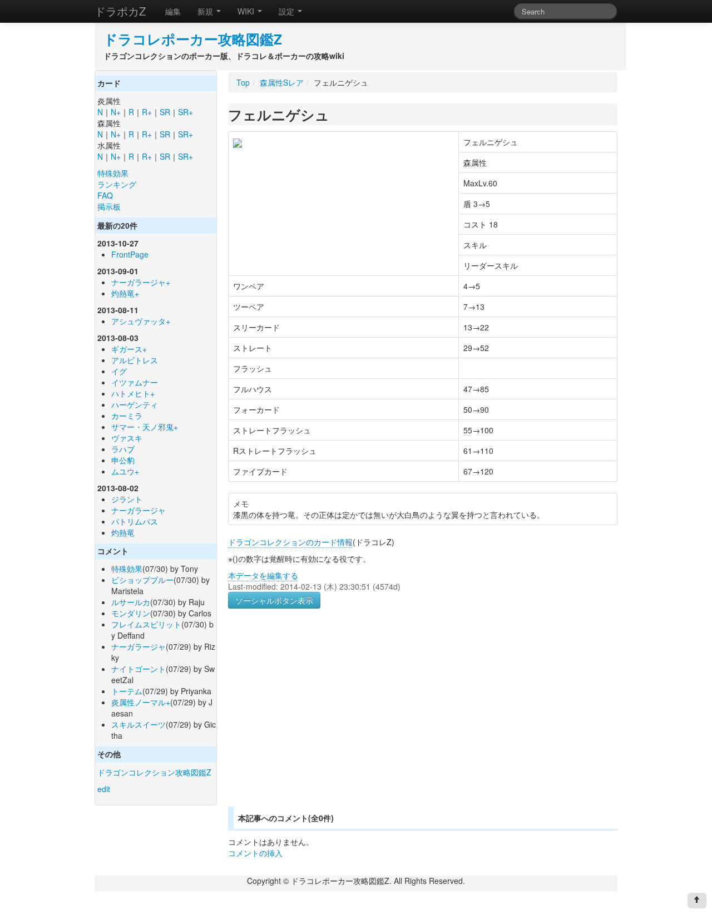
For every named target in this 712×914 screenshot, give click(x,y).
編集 (173, 11)
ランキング (116, 184)
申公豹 (123, 460)
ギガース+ (129, 348)
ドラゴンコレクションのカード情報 (290, 541)
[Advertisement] (321, 721)
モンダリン (130, 613)
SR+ (185, 111)
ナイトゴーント (138, 668)
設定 (287, 11)
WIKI (247, 11)
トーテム (126, 690)
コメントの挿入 (255, 852)
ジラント (126, 499)
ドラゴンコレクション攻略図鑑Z (154, 772)
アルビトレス (134, 359)
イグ (119, 371)
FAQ (105, 195)
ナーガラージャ (138, 510)
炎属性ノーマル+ (140, 702)
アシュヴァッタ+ (140, 321)
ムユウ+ (125, 471)
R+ (147, 111)
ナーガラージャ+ (140, 282)
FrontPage (130, 254)
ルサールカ (130, 601)
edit (103, 788)
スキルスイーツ (138, 724)
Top (243, 82)
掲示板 (109, 206)
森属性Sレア (282, 82)
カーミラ (126, 415)
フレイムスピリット (146, 624)
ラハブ (123, 448)
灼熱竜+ (125, 293)
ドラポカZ (120, 11)
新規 (206, 11)
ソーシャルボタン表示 (274, 600)
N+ (116, 111)
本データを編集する (263, 575)
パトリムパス (134, 521)
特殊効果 (112, 173)
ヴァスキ (126, 437)
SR (165, 111)
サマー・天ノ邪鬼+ (144, 426)
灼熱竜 (123, 532)
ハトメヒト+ (133, 393)
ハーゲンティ (134, 404)
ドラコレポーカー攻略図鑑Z (192, 39)
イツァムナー (134, 382)
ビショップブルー (142, 579)
